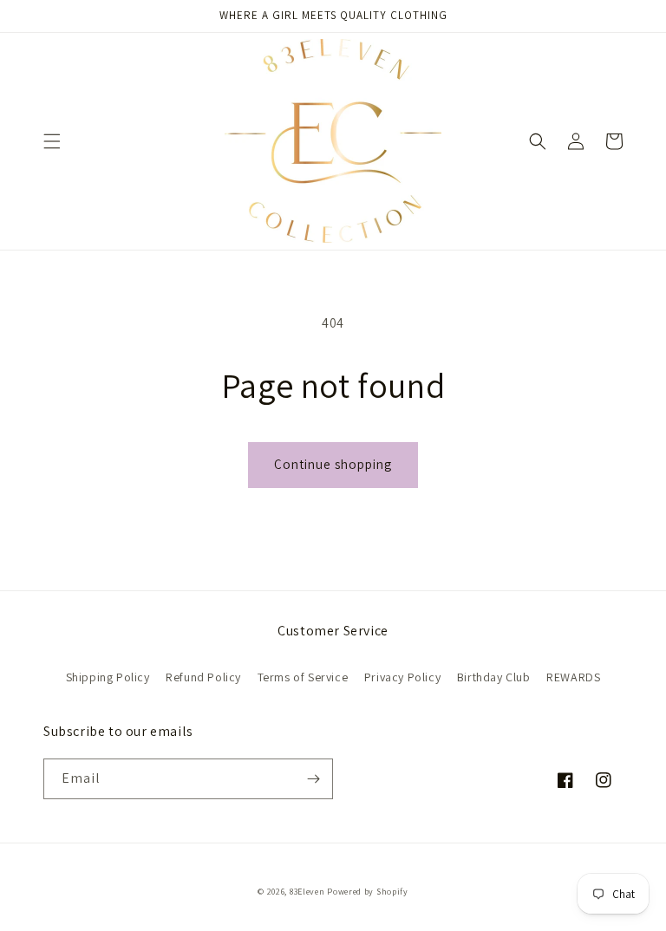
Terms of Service (303, 677)
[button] (52, 141)
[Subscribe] (313, 778)
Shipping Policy (108, 677)
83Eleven (307, 891)
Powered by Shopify (367, 891)
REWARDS (573, 677)
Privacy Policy (402, 677)
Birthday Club (494, 677)
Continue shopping (333, 464)
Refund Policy (203, 677)
